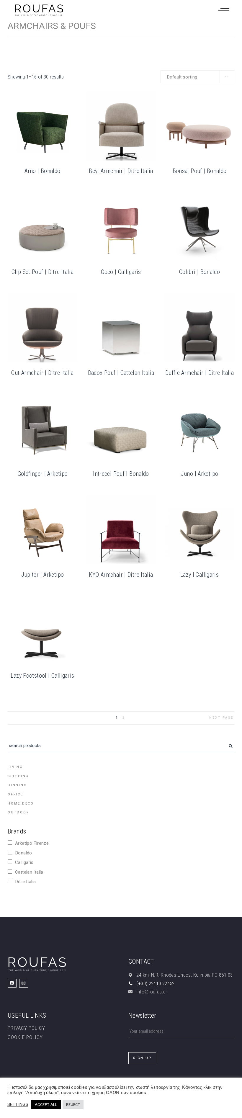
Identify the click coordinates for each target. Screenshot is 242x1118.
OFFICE (15, 794)
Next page (221, 717)
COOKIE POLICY (25, 1037)
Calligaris (24, 862)
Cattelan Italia (29, 872)
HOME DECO (21, 803)
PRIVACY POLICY (26, 1028)
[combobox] (197, 76)
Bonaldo (23, 853)
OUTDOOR (18, 812)
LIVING (15, 766)
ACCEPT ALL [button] (46, 1104)
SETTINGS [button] (17, 1104)
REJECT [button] (73, 1104)
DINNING (17, 785)
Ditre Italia (25, 881)
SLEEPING (18, 776)
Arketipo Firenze (32, 843)
